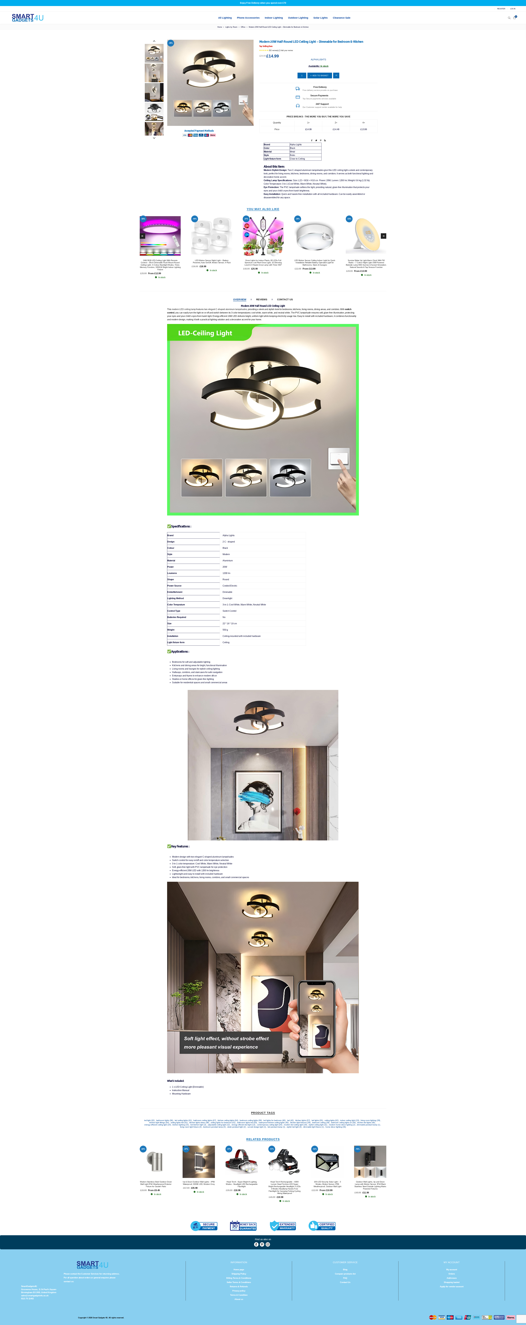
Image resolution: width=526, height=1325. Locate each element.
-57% (195, 219)
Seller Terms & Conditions (239, 1282)
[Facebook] (256, 1244)
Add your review (287, 50)
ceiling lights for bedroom (221, 1122)
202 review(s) (274, 50)
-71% (246, 219)
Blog (345, 1269)
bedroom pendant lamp (213, 1127)
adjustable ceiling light (217, 1125)
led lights (315, 1120)
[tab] (239, 299)
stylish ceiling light (316, 1125)
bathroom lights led (245, 1122)
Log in (513, 9)
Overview (239, 299)
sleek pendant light (235, 1127)
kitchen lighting (178, 1125)
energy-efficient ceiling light (156, 1125)
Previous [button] (154, 41)
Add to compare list (336, 75)
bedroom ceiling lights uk (341, 1122)
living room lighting (369, 1120)
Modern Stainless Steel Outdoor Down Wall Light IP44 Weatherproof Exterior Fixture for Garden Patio (156, 1184)
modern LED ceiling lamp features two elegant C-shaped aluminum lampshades (209, 309)
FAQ (345, 1278)
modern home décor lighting (341, 1125)
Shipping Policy (238, 1274)
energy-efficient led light (242, 1125)
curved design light (256, 1127)
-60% (143, 1149)
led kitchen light (197, 1125)
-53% (143, 219)
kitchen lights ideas (197, 1122)
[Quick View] (155, 236)
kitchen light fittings (157, 1122)
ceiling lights (330, 1120)
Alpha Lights (318, 59)
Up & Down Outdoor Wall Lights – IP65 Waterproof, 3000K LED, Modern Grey (199, 1183)
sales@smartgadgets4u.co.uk (34, 1295)
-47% (186, 1149)
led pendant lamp (275, 1127)
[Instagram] (268, 1244)
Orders (451, 1274)
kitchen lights (301, 1120)
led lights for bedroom (272, 1120)
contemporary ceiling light (268, 1125)
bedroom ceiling (319, 1122)
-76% (357, 1149)
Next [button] (154, 138)
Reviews (261, 299)
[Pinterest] (262, 1244)
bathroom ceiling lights (203, 1120)
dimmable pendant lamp (367, 1125)
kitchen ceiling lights (226, 1120)
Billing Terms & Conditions (238, 1278)
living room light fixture (189, 1127)
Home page (239, 1269)
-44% (171, 43)
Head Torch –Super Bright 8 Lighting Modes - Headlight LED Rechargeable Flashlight (241, 1184)
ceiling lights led (177, 1122)
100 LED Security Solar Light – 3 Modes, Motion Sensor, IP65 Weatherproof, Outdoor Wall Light (327, 1184)
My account (451, 1269)
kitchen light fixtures (298, 1122)
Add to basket (165, 236)
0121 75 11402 (27, 1298)
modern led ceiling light (294, 1125)
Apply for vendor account (451, 1286)
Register (501, 9)
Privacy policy (238, 1291)
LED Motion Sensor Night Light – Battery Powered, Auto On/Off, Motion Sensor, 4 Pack (366, 261)
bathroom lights (163, 1120)
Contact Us (285, 299)
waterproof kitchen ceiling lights (272, 1122)
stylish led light (293, 1127)
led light (147, 1120)
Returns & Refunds (239, 1286)
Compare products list (345, 1274)
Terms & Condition (239, 1295)
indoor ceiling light (348, 1120)
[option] (154, 53)
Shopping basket (451, 1282)
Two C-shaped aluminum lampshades (305, 170)
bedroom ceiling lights (249, 1120)
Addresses (452, 1278)
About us (239, 1299)
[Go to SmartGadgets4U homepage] (92, 1268)
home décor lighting (333, 1127)
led (288, 1120)
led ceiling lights (181, 1120)
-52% (315, 1149)
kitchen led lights (364, 1122)
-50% (298, 219)
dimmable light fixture (312, 1127)
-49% (349, 219)
